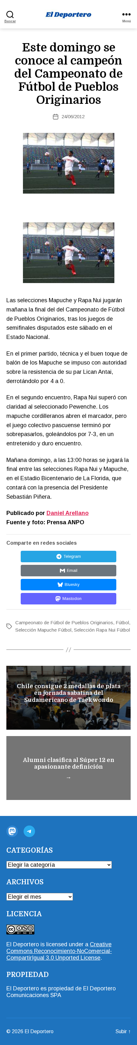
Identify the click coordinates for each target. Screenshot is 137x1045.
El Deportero (39, 1031)
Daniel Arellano (68, 513)
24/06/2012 (72, 116)
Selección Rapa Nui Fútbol (102, 630)
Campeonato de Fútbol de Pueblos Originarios (64, 622)
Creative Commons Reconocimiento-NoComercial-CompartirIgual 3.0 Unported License (59, 951)
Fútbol (122, 622)
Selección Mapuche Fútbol (43, 630)
